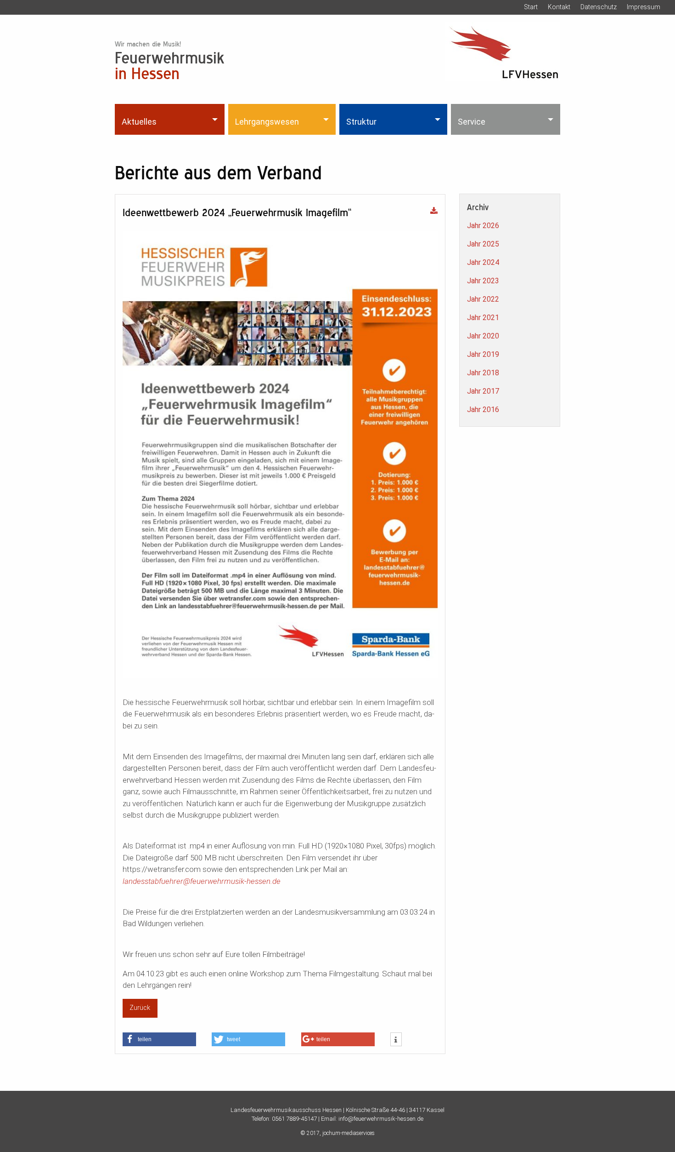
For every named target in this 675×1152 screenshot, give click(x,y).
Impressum (643, 7)
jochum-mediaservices (348, 1133)
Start (531, 7)
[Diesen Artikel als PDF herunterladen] (434, 212)
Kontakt (559, 7)
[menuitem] (170, 119)
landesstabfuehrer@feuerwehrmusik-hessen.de (202, 881)
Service (471, 121)
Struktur (361, 121)
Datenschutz (598, 7)
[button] (159, 1039)
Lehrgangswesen (267, 121)
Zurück (139, 1008)
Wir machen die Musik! (148, 44)
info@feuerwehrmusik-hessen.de (380, 1118)
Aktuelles (139, 121)
